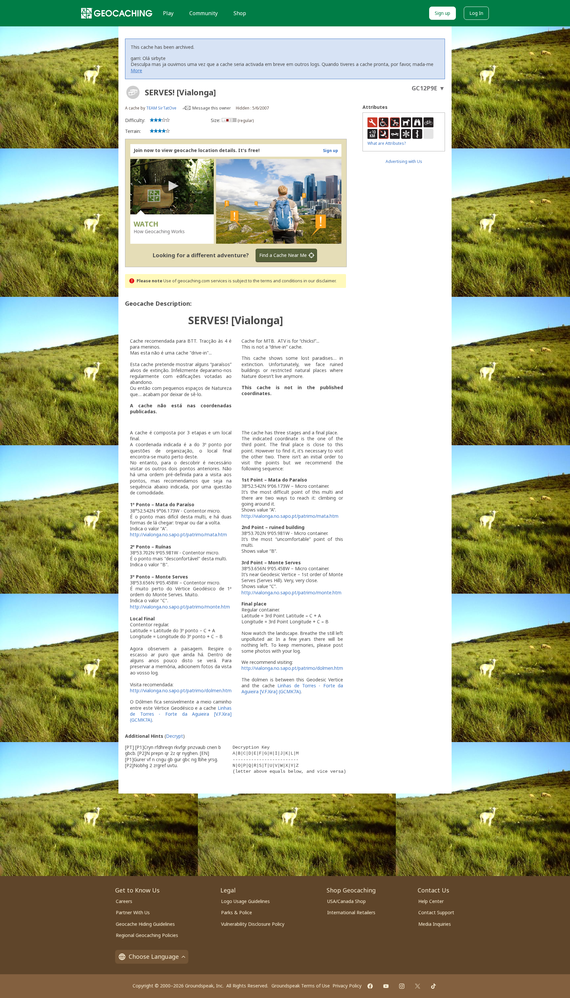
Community (203, 13)
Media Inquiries (434, 924)
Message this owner (211, 108)
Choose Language (154, 956)
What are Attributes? (386, 143)
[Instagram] (402, 986)
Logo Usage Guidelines (245, 901)
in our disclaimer (319, 281)
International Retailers (351, 912)
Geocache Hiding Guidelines (145, 924)
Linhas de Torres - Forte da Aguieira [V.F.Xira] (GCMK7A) (181, 714)
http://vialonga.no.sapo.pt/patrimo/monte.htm (180, 607)
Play (168, 13)
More (136, 70)
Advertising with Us (404, 161)
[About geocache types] (133, 92)
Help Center (431, 901)
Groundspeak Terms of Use (300, 985)
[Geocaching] (116, 13)
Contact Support (436, 912)
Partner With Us (133, 912)
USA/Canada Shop (346, 901)
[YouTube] (386, 986)
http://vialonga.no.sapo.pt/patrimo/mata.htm (178, 534)
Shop (240, 13)
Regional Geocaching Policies (147, 935)
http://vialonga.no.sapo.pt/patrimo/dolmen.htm (181, 690)
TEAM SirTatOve (161, 108)
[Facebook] (370, 986)
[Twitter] (418, 986)
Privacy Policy (347, 985)
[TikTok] (433, 986)
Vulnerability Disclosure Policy (252, 924)
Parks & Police (236, 912)
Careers (124, 901)
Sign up (442, 13)
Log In (476, 13)
